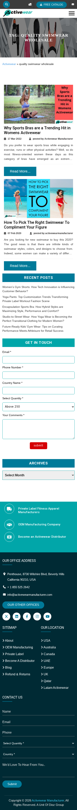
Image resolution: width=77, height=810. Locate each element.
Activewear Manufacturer (48, 800)
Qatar (47, 681)
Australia (49, 647)
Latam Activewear (56, 687)
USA (46, 640)
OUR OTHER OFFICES (23, 604)
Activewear (9, 64)
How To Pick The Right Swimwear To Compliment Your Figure (36, 225)
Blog (8, 667)
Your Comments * (13, 415)
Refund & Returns (17, 674)
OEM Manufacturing (18, 647)
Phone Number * (12, 367)
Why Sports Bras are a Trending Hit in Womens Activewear (37, 130)
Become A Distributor (19, 660)
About (8, 640)
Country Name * (12, 382)
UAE (46, 660)
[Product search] (6, 4)
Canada (49, 654)
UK (45, 674)
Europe (48, 667)
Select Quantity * (12, 398)
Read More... (20, 171)
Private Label (14, 654)
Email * (6, 352)
